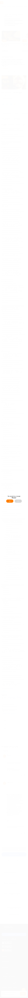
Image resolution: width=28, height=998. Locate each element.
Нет (18, 501)
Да (9, 501)
